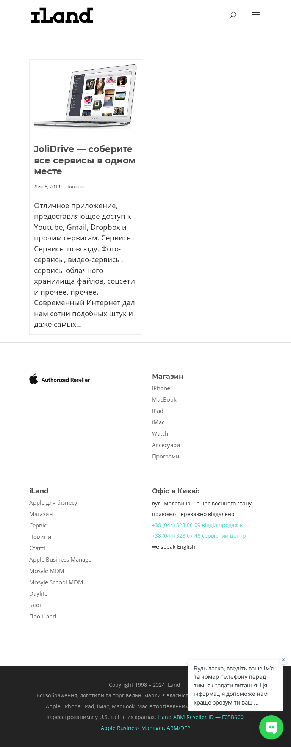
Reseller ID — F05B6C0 (214, 716)
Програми (166, 456)
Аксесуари (166, 445)
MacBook (164, 399)
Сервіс (38, 525)
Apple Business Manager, (134, 727)
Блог (35, 605)
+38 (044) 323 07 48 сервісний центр (199, 535)
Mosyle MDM (46, 570)
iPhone (161, 388)
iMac (158, 422)
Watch (160, 433)
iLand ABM (171, 716)
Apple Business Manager (61, 559)
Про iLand (42, 616)
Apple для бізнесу (53, 502)
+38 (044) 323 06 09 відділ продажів (197, 525)
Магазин (41, 514)
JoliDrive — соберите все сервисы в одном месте (85, 160)
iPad (157, 410)
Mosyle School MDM (56, 582)
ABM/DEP (178, 727)
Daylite (38, 593)
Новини (74, 186)
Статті (37, 548)
